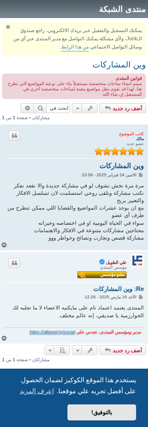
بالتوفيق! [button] (101, 412)
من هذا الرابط (75, 47)
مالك (140, 138)
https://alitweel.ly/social (52, 331)
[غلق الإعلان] (8, 27)
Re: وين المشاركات (118, 288)
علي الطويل (116, 262)
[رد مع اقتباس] (14, 136)
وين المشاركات (119, 64)
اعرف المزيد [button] (37, 391)
